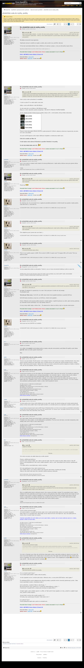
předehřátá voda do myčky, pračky (15, 13)
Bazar (72, 5)
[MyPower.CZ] (9, 3)
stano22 (25, 32)
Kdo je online (6, 642)
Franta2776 (6, 265)
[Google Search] (80, 3)
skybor (5, 399)
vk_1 (5, 341)
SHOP (68, 5)
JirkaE (5, 34)
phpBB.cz (45, 654)
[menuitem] (30, 10)
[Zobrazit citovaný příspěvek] (31, 32)
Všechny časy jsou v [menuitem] (74, 647)
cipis (5, 369)
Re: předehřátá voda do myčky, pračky (32, 27)
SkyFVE (21, 407)
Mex (23, 441)
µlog (80, 5)
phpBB (38, 651)
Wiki (77, 5)
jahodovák (6, 159)
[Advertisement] (42, 73)
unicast (25, 92)
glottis (5, 357)
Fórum (63, 5)
